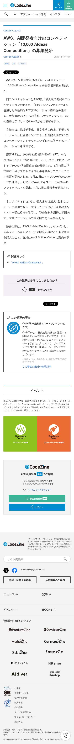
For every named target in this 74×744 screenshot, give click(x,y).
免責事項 (18, 702)
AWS (7, 63)
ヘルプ (17, 687)
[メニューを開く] (5, 5)
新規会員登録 (38, 498)
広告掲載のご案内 (55, 580)
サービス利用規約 (22, 711)
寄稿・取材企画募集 (20, 580)
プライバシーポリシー (24, 716)
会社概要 (18, 707)
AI (15, 14)
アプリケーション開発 (33, 14)
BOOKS (47, 610)
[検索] (6, 14)
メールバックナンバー (39, 489)
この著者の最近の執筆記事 (36, 366)
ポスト (12, 72)
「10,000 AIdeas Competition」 (26, 262)
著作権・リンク (21, 692)
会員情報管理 (20, 697)
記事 (45, 594)
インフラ (55, 14)
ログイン (39, 507)
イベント (8, 610)
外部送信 (18, 721)
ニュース (22, 63)
